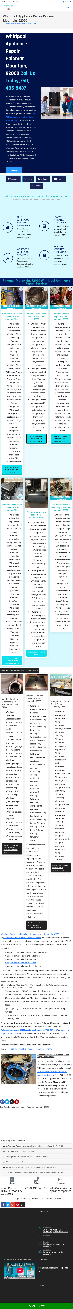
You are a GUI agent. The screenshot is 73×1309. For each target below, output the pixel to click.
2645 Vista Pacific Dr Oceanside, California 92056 (31, 1049)
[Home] (3, 23)
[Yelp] (16, 1101)
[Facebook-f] (3, 1204)
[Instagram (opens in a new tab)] (68, 2)
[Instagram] (12, 1101)
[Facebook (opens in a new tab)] (65, 2)
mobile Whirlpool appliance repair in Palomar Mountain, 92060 (21, 117)
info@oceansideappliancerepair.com (55, 1245)
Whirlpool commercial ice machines (20, 962)
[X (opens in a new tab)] (63, 2)
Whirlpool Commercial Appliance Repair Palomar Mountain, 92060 (30, 934)
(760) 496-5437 (51, 1030)
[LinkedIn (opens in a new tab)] (70, 2)
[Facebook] (2, 1101)
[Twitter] (7, 1101)
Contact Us (14, 170)
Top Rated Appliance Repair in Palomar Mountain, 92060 (24, 1107)
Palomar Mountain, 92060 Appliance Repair (22, 937)
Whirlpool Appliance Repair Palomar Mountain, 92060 (21, 23)
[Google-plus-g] (12, 1204)
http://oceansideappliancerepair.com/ (55, 1253)
